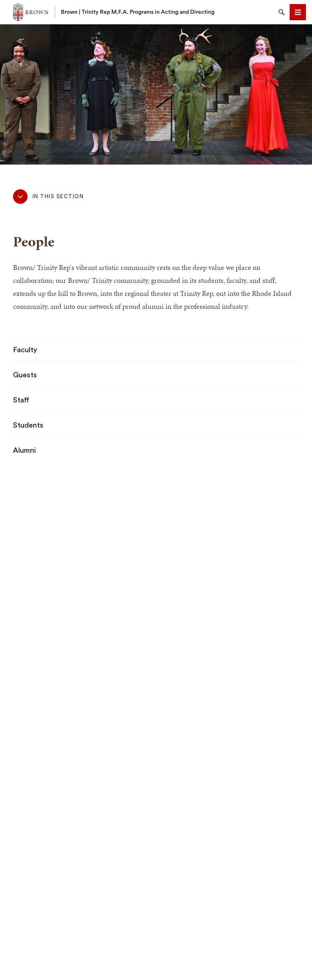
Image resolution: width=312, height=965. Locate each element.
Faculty (25, 349)
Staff (21, 400)
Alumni (24, 450)
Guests (25, 375)
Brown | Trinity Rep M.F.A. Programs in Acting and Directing (137, 12)
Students (28, 425)
